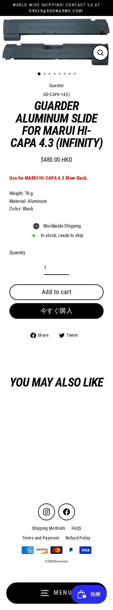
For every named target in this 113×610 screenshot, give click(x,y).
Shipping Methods (48, 528)
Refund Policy (78, 537)
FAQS (76, 528)
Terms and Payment (40, 537)
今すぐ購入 (56, 310)
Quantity (17, 252)
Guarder (56, 85)
